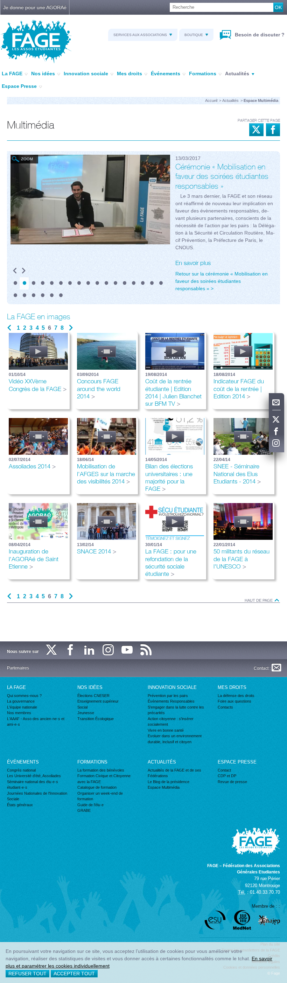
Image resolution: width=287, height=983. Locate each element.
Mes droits (129, 73)
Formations (202, 73)
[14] (133, 283)
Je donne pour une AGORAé (34, 7)
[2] (24, 283)
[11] (106, 283)
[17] (160, 283)
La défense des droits (236, 695)
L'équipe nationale (22, 707)
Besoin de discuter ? (259, 34)
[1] (15, 283)
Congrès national (21, 770)
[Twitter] (276, 420)
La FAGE (12, 73)
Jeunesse (85, 713)
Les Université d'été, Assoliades (34, 776)
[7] (69, 283)
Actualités (237, 73)
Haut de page (259, 600)
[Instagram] (276, 443)
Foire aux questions (234, 701)
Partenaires (18, 667)
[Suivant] (23, 271)
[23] (60, 296)
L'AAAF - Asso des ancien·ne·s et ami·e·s (35, 722)
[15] (142, 283)
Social (82, 707)
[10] (97, 283)
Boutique (193, 35)
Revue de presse (232, 782)
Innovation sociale (86, 73)
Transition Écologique (95, 719)
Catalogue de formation (97, 787)
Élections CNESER (93, 695)
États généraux (20, 805)
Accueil (211, 100)
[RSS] (146, 650)
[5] (51, 283)
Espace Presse (19, 86)
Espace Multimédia (164, 787)
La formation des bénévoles (100, 770)
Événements (165, 73)
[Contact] (276, 402)
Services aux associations (140, 35)
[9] (87, 283)
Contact (224, 770)
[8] (78, 283)
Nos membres (19, 713)
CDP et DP (227, 776)
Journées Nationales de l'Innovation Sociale (37, 796)
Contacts (225, 707)
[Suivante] (70, 328)
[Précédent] (14, 271)
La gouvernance (21, 701)
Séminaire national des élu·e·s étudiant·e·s (32, 785)
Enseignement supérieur (98, 701)
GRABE (84, 810)
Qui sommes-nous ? (24, 695)
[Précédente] (9, 328)
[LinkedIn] (89, 650)
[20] (33, 296)
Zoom (27, 159)
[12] (115, 283)
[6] (60, 283)
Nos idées (43, 73)
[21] (42, 296)
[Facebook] (276, 431)
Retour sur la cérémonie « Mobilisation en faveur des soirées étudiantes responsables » (221, 281)
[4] (42, 283)
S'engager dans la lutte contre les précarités (176, 710)
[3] (33, 283)
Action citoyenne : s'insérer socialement (171, 722)
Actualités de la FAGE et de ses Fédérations (174, 773)
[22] (51, 296)
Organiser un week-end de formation (100, 796)
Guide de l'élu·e (90, 805)
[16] (151, 283)
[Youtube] (127, 650)
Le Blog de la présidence (168, 782)
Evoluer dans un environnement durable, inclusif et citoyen (175, 739)
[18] (15, 296)
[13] (124, 283)
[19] (24, 296)
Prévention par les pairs (168, 695)
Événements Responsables (171, 701)
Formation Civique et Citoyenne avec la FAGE (104, 779)
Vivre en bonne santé (166, 730)
